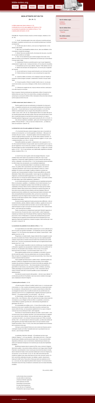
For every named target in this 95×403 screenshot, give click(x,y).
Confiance (62, 22)
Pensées (32, 6)
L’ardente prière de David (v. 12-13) (20, 31)
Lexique (41, 6)
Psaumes (62, 32)
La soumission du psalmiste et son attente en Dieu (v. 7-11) (26, 29)
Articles (24, 6)
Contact (59, 6)
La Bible (50, 6)
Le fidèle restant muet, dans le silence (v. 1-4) (23, 25)
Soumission (62, 23)
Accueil (15, 6)
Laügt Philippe (63, 38)
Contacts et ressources (19, 399)
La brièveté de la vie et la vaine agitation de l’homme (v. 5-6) (26, 27)
